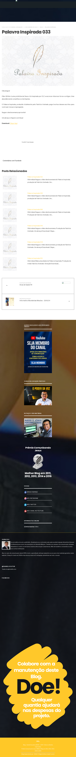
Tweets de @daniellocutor (9, 569)
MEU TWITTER (31, 504)
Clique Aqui (13, 123)
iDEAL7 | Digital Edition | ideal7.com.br (44, 754)
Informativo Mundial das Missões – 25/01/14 (35, 299)
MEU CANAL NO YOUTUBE (35, 511)
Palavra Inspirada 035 (35, 193)
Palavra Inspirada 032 (35, 177)
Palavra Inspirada (50, 27)
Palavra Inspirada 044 (35, 242)
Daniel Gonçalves (17, 27)
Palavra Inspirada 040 (35, 226)
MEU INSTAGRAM (32, 498)
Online (31, 527)
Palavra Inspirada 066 (35, 209)
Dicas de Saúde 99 (26, 284)
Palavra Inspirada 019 (35, 258)
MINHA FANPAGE (32, 492)
